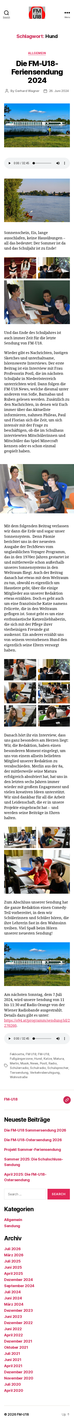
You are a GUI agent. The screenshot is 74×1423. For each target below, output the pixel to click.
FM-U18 (43, 1054)
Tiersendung (19, 1072)
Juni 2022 (13, 1329)
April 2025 (13, 1273)
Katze (48, 1059)
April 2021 (13, 1366)
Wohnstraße (18, 1077)
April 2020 (13, 1390)
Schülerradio (19, 1068)
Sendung (12, 1226)
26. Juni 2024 (59, 91)
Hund (38, 1059)
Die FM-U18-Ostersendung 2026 (33, 1140)
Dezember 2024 (18, 1279)
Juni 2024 (13, 1298)
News (34, 1063)
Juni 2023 (13, 1316)
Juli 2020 (12, 1384)
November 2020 (18, 1378)
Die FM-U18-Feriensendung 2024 (37, 72)
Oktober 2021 (16, 1347)
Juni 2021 (12, 1360)
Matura (58, 1059)
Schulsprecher (57, 1068)
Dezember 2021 (18, 1341)
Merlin (14, 1063)
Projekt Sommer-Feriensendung (32, 1149)
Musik (24, 1063)
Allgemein (37, 53)
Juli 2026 (12, 1249)
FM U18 (31, 1054)
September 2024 (19, 1286)
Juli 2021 (12, 1353)
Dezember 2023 (18, 1310)
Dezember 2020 (18, 1372)
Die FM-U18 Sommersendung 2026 (35, 1130)
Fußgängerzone (21, 1059)
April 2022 (13, 1335)
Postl (43, 1063)
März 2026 (13, 1255)
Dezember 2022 (18, 1323)
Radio (53, 1063)
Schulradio (38, 1068)
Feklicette (17, 1054)
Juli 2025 (12, 1261)
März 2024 (13, 1304)
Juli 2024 (12, 1292)
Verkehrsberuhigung (45, 1072)
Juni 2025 (13, 1267)
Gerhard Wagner (27, 91)
